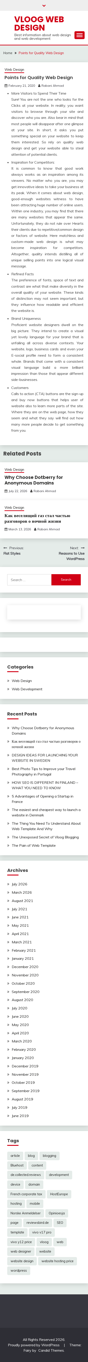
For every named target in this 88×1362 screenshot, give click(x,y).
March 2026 (22, 892)
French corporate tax (26, 1194)
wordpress (19, 1271)
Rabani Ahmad (53, 86)
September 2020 (25, 991)
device (15, 1184)
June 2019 (20, 1115)
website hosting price (58, 1261)
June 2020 (20, 1016)
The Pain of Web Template (34, 845)
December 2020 (25, 966)
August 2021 (22, 900)
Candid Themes (51, 1350)
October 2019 (23, 1082)
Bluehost (17, 1165)
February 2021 (24, 950)
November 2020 (25, 975)
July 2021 (19, 909)
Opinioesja (57, 1213)
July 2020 (19, 1008)
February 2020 (24, 1049)
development (59, 1175)
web (60, 1242)
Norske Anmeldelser (26, 1213)
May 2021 (20, 925)
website (45, 1251)
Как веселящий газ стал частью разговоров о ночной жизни (37, 518)
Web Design (14, 69)
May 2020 (20, 1024)
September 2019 (25, 1091)
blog (31, 1156)
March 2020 (22, 1041)
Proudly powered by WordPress (34, 1345)
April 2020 (20, 1033)
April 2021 (20, 933)
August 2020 (22, 1000)
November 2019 (25, 1074)
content (37, 1165)
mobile (35, 1204)
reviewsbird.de (38, 1223)
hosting (16, 1204)
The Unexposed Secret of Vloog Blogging (45, 837)
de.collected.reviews (26, 1175)
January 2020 (23, 1057)
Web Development (27, 689)
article (15, 1156)
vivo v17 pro (41, 1232)
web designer (21, 1251)
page (15, 1223)
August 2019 (22, 1099)
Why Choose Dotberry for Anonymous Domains (34, 480)
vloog (44, 1242)
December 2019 (25, 1066)
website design (22, 1261)
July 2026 (19, 884)
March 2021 (22, 942)
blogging (49, 1156)
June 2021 (20, 917)
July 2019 (19, 1107)
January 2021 (23, 958)
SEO (60, 1223)
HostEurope (59, 1194)
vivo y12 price (21, 1242)
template (17, 1232)
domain (34, 1184)
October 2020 (23, 983)
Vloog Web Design (39, 23)
